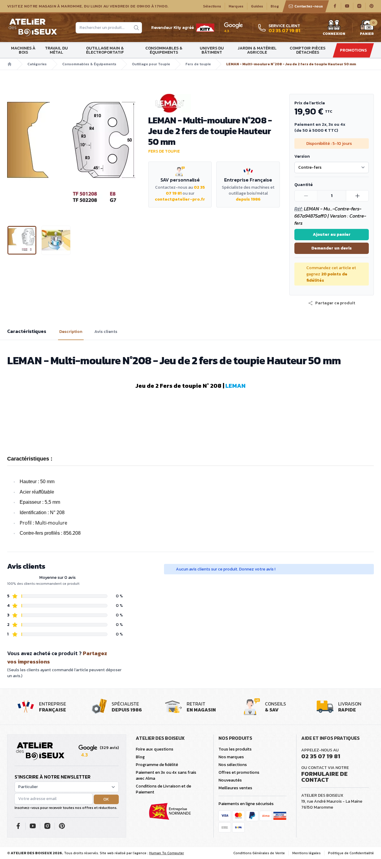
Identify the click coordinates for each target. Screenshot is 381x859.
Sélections (212, 6)
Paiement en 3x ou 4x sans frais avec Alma (166, 775)
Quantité (303, 185)
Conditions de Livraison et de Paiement (163, 789)
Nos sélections (232, 765)
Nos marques (231, 757)
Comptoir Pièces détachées (307, 50)
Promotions (353, 50)
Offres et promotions (238, 772)
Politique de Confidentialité (351, 853)
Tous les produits (235, 749)
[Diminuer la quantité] (306, 195)
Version (302, 156)
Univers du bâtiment (212, 50)
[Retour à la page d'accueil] (40, 751)
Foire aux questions (154, 749)
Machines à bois (23, 50)
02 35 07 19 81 (320, 756)
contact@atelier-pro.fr (180, 199)
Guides (257, 6)
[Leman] (214, 103)
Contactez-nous (308, 6)
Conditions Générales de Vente (259, 853)
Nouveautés (230, 780)
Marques (236, 6)
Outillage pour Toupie (151, 64)
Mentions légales (306, 853)
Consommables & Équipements (163, 50)
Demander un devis (331, 248)
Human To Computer (166, 853)
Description (70, 332)
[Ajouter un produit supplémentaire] (357, 195)
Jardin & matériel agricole (257, 50)
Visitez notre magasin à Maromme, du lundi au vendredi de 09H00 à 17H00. (87, 6)
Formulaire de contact (324, 776)
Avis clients (105, 332)
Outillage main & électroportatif (105, 50)
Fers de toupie (198, 64)
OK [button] (106, 799)
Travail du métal (56, 50)
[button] (12, 155)
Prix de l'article (309, 103)
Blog (275, 6)
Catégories (37, 64)
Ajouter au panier (332, 234)
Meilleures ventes (235, 788)
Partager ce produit (335, 303)
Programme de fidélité (157, 765)
